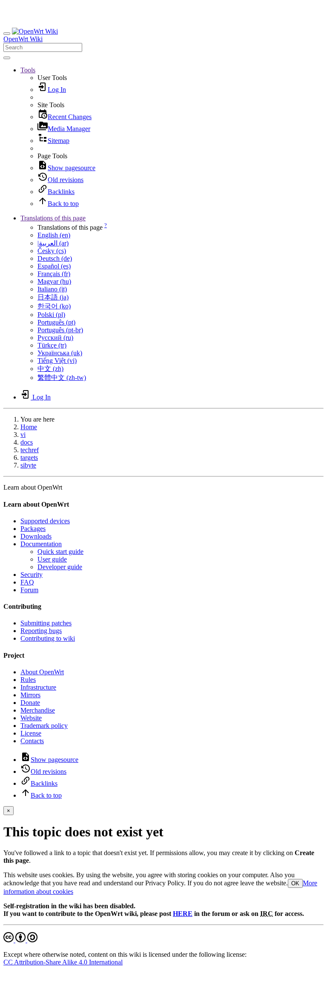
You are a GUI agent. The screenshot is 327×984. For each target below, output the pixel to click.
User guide (52, 559)
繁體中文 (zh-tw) (61, 377)
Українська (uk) (59, 353)
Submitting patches (46, 623)
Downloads (36, 536)
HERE (182, 913)
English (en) (53, 235)
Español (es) (54, 266)
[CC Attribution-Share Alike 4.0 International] (20, 940)
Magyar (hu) (54, 281)
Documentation (41, 544)
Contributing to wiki (47, 638)
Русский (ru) (55, 337)
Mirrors (30, 695)
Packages (33, 528)
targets (29, 457)
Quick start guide (60, 551)
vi (23, 434)
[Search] (6, 58)
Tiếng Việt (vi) (57, 360)
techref (29, 449)
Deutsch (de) (54, 258)
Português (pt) (56, 322)
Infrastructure (38, 687)
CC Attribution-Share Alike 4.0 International (63, 962)
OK (295, 883)
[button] (27, 70)
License (30, 733)
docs (26, 442)
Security (31, 574)
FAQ (27, 582)
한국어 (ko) (54, 306)
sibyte (28, 465)
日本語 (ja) (53, 297)
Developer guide (59, 566)
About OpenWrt (42, 672)
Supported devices (45, 521)
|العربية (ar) (53, 243)
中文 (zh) (50, 368)
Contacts (32, 740)
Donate (30, 702)
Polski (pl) (51, 314)
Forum (29, 589)
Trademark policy (44, 725)
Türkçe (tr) (51, 345)
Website (31, 718)
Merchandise (37, 710)
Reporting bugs (41, 630)
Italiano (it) (52, 289)
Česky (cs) (51, 250)
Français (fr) (53, 273)
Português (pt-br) (60, 330)
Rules (28, 679)
